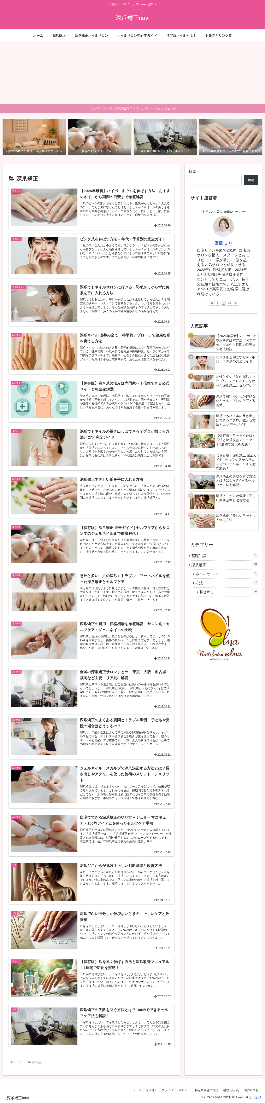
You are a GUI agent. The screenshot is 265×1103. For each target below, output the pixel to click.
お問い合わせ (231, 1090)
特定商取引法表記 (206, 1090)
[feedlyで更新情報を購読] (229, 303)
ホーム (136, 1090)
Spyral (257, 1097)
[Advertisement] (132, 73)
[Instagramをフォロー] (223, 303)
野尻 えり (223, 243)
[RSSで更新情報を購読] (235, 303)
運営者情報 (251, 1090)
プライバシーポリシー (175, 1090)
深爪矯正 (151, 1090)
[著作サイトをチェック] (211, 303)
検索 (192, 172)
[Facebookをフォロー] (217, 303)
